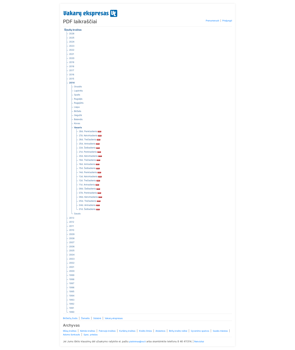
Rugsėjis (78, 98)
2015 (71, 78)
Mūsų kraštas (70, 331)
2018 (71, 66)
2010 (71, 230)
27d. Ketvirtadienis (88, 135)
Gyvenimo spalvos (200, 331)
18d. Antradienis (87, 164)
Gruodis (78, 86)
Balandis (78, 119)
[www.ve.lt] (90, 12)
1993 (71, 299)
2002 (71, 262)
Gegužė (78, 115)
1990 (71, 312)
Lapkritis (78, 90)
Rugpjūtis (78, 102)
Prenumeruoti (212, 20)
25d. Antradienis (87, 143)
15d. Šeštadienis (87, 168)
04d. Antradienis (87, 205)
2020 (71, 58)
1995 (71, 291)
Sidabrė (97, 318)
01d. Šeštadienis (87, 209)
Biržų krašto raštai (178, 331)
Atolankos (160, 331)
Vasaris (78, 127)
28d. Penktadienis (88, 131)
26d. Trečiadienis (88, 139)
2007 (71, 242)
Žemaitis (85, 318)
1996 (71, 287)
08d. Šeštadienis (87, 188)
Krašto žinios (145, 331)
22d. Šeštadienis (87, 147)
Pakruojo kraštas (107, 331)
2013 (71, 217)
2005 (72, 250)
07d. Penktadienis (88, 192)
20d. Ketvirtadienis (88, 156)
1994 (71, 295)
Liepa (77, 107)
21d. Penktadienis (88, 151)
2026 (71, 33)
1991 (71, 308)
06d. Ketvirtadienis (88, 197)
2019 (71, 62)
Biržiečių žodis (70, 318)
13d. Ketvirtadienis (88, 176)
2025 (71, 37)
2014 (72, 82)
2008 (72, 238)
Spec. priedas (91, 334)
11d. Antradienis (87, 184)
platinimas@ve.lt (137, 341)
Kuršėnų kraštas (127, 331)
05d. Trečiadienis (88, 201)
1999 (71, 275)
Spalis (77, 94)
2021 (71, 54)
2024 (71, 41)
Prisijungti (227, 20)
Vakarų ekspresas (114, 318)
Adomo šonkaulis (72, 334)
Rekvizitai (199, 341)
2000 (72, 271)
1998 (71, 279)
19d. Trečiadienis (88, 160)
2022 (71, 50)
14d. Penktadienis (88, 172)
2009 (72, 234)
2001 (71, 267)
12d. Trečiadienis (87, 180)
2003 (72, 258)
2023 (71, 46)
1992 (71, 303)
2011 (71, 226)
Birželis (77, 111)
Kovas (77, 123)
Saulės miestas (220, 331)
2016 (71, 74)
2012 (71, 222)
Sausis (77, 213)
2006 (72, 246)
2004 (72, 254)
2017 (71, 70)
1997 (71, 283)
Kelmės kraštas (88, 331)
